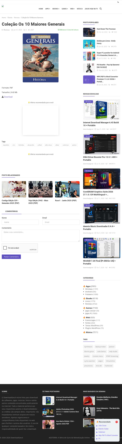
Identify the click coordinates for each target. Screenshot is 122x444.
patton (74, 145)
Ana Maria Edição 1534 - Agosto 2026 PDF (65, 422)
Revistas (17, 18)
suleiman (66, 145)
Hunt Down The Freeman (106, 29)
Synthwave (88, 347)
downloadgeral (88, 129)
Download (8, 97)
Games (64, 9)
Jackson (111, 347)
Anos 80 (99, 366)
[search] (100, 8)
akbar (57, 145)
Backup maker (101, 347)
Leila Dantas (101, 351)
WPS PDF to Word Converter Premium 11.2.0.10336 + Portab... (107, 79)
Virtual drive (110, 361)
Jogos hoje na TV (91, 9)
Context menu (98, 356)
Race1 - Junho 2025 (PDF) (65, 200)
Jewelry (86, 356)
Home (41, 9)
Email (44, 218)
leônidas (21, 145)
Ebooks (55, 9)
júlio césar (48, 145)
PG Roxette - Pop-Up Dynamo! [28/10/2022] (108, 66)
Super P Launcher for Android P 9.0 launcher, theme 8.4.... (108, 54)
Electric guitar (89, 351)
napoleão (6, 145)
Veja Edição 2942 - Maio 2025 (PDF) (38, 201)
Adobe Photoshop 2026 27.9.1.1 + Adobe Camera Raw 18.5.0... (67, 411)
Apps (47, 9)
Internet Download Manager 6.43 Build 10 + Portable (66, 398)
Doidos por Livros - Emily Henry (106, 42)
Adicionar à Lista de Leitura (68, 30)
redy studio (113, 351)
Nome (4, 218)
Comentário (6, 228)
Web (71, 9)
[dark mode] (118, 2)
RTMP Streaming (112, 356)
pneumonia (88, 366)
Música (80, 9)
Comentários (11, 211)
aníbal (40, 145)
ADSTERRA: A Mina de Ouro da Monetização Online (69, 437)
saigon (100, 361)
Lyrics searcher (89, 361)
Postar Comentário (11, 257)
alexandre (31, 145)
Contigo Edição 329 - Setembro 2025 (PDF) (10, 201)
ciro (14, 145)
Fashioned (108, 366)
